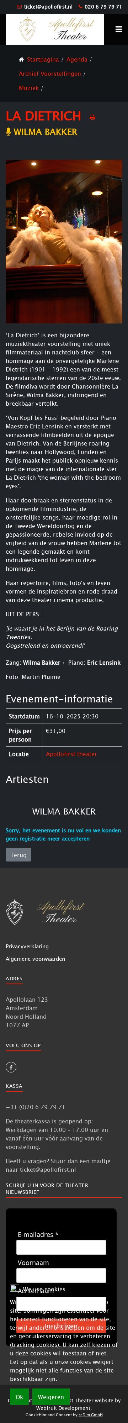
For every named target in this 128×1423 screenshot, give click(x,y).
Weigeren (51, 1396)
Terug (18, 854)
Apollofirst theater (71, 753)
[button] (119, 29)
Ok (19, 1396)
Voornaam (33, 1263)
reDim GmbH (91, 1414)
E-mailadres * (38, 1234)
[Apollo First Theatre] (55, 29)
